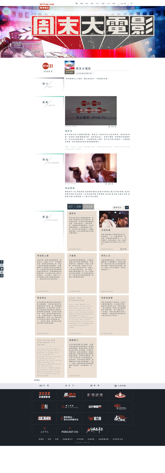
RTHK (78, 149)
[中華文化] (44, 418)
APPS (108, 4)
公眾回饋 (122, 386)
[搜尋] (131, 3)
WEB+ (97, 4)
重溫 (102, 4)
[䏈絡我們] (91, 385)
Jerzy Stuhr (77, 147)
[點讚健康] (95, 395)
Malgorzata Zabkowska (96, 147)
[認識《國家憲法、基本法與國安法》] (69, 418)
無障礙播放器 (104, 439)
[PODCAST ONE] (69, 430)
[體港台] (69, 395)
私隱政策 (91, 439)
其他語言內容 (118, 439)
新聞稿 (42, 439)
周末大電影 (83, 68)
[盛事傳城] (120, 418)
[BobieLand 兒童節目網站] (120, 395)
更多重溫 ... (37, 380)
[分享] (66, 385)
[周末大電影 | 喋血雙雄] (91, 168)
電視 (81, 4)
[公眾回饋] (115, 386)
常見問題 (81, 439)
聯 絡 (97, 385)
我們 (113, 4)
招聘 (50, 439)
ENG (122, 3)
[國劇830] (44, 406)
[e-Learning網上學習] (69, 406)
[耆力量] (95, 418)
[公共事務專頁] (95, 406)
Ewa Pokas (114, 147)
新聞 (91, 4)
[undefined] (76, 3)
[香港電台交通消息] (40, 385)
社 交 (71, 385)
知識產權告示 (68, 439)
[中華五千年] (95, 430)
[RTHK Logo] (45, 5)
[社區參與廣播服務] (120, 406)
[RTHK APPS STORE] (44, 430)
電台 (86, 4)
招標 (57, 439)
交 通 (46, 385)
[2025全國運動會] (44, 395)
